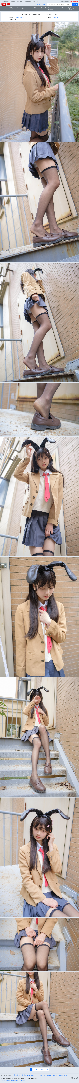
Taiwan (36, 8)
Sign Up (38, 4)
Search (75, 4)
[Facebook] (77, 1078)
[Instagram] (72, 1078)
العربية (65, 1075)
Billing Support (15, 1080)
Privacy (7, 1080)
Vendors (64, 8)
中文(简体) (15, 1075)
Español (42, 1075)
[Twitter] (75, 1078)
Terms (3, 1080)
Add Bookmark (65, 1)
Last (47, 1069)
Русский (54, 1075)
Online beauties (19, 17)
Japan (24, 8)
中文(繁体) (27, 1075)
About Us (23, 1080)
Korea (30, 8)
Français (48, 1075)
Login (43, 4)
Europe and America (51, 9)
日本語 (21, 1075)
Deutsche (60, 1075)
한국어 (38, 1075)
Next (42, 1069)
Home (4, 8)
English (33, 1075)
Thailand (43, 8)
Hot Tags (11, 8)
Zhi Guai (55, 17)
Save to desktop (74, 1)
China (18, 8)
